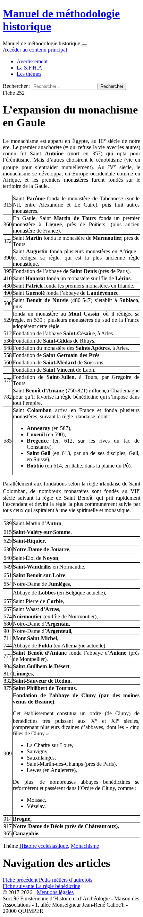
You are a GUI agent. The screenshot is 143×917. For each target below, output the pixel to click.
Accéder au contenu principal (35, 50)
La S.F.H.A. (30, 68)
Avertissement (32, 61)
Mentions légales (55, 892)
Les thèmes (29, 74)
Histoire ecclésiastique (43, 846)
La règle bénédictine (41, 886)
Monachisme (85, 846)
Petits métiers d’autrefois (47, 880)
